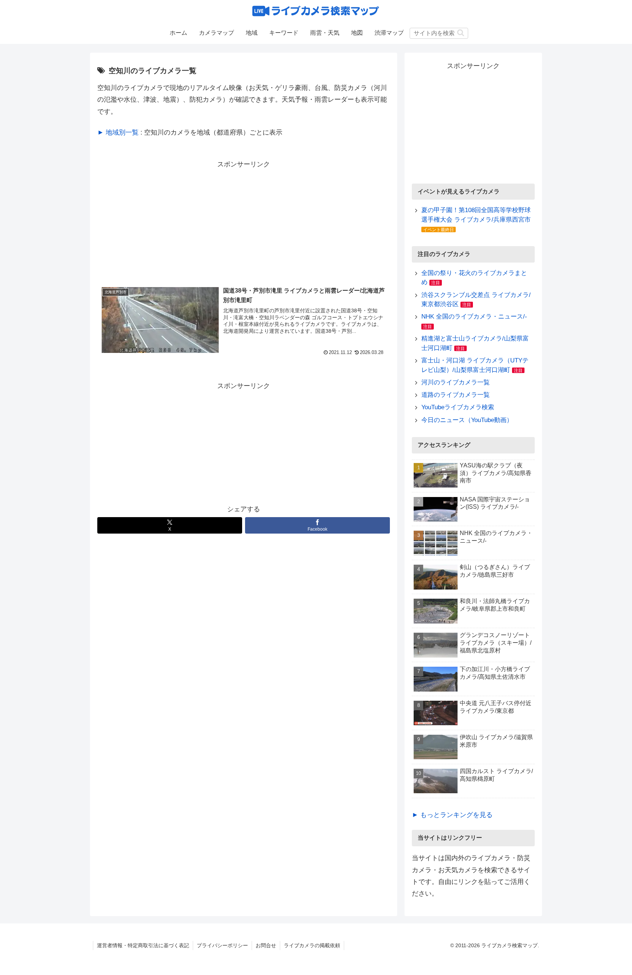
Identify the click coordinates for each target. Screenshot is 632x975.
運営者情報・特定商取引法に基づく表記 (143, 945)
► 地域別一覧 (118, 132)
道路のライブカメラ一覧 (455, 394)
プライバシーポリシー (222, 945)
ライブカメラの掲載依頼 (312, 945)
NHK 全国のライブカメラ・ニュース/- (474, 316)
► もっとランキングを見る (452, 814)
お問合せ (266, 945)
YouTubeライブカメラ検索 (457, 407)
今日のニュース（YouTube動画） (467, 420)
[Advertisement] (243, 221)
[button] (460, 33)
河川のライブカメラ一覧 (455, 382)
